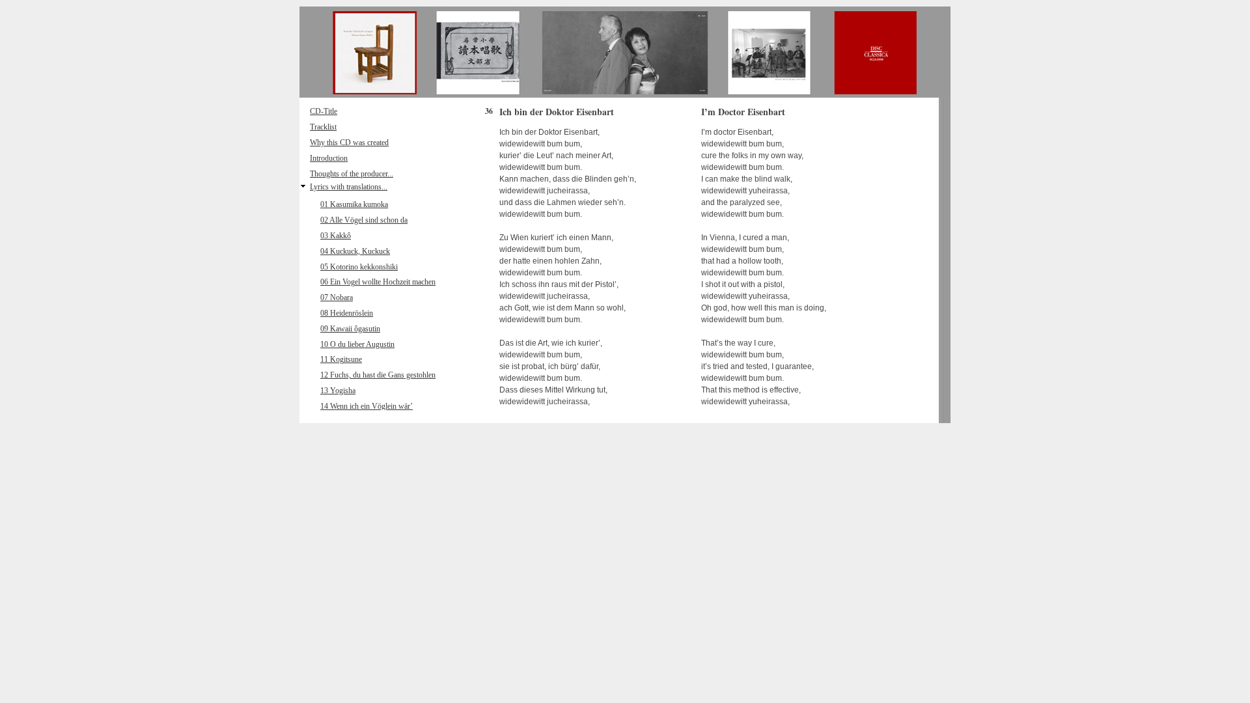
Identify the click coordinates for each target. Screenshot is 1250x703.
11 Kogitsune (341, 359)
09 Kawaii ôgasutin (350, 328)
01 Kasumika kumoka (354, 204)
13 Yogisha (337, 390)
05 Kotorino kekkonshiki (359, 266)
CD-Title (323, 111)
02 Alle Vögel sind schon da (364, 220)
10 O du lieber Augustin (357, 344)
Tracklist (323, 126)
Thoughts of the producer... (351, 173)
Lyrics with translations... (348, 186)
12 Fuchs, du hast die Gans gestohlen (378, 374)
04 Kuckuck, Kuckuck (355, 251)
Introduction (329, 158)
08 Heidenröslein (346, 313)
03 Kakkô (335, 235)
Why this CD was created (349, 142)
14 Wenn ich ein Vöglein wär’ (366, 406)
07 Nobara (336, 297)
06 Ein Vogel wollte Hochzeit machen (378, 281)
